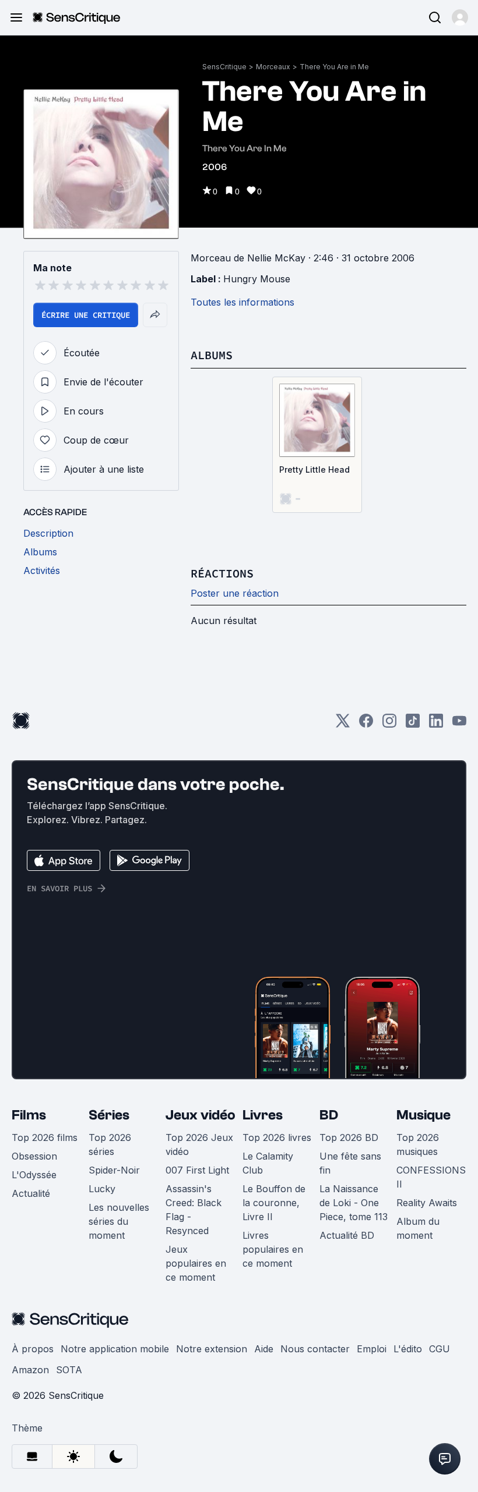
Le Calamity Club (267, 1163)
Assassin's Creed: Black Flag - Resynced (194, 1209)
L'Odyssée (34, 1175)
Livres (262, 1115)
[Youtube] (459, 724)
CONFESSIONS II (431, 1177)
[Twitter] (343, 724)
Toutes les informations (242, 302)
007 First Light (197, 1170)
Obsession (34, 1156)
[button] (460, 17)
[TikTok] (413, 724)
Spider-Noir (114, 1170)
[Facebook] (366, 724)
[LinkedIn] (436, 724)
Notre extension (211, 1349)
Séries (109, 1115)
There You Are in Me (334, 66)
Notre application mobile (115, 1349)
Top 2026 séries (110, 1144)
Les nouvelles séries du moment (119, 1221)
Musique (423, 1115)
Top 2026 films (45, 1137)
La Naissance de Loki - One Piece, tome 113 (353, 1202)
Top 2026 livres (276, 1137)
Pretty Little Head (314, 469)
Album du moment (418, 1228)
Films (29, 1115)
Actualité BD (346, 1235)
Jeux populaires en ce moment (196, 1263)
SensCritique (224, 66)
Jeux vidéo (201, 1115)
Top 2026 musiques (417, 1144)
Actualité (31, 1193)
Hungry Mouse (256, 279)
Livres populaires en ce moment (272, 1249)
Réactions (222, 573)
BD (328, 1115)
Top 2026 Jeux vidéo (199, 1144)
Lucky (102, 1189)
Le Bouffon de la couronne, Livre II (273, 1202)
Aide (263, 1349)
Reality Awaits (426, 1203)
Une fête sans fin (350, 1163)
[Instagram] (389, 724)
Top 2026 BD (348, 1137)
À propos (33, 1349)
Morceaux (273, 66)
